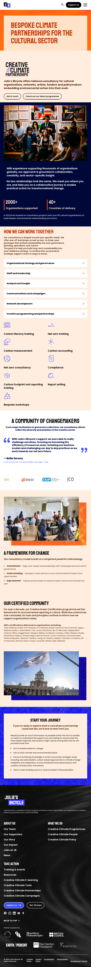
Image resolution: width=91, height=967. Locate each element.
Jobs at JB (10, 850)
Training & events (14, 869)
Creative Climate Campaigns (22, 895)
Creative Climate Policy (62, 839)
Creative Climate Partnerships (22, 890)
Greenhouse (75, 961)
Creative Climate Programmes (66, 829)
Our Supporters (13, 834)
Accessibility (49, 959)
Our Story (9, 839)
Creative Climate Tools (18, 885)
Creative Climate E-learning (21, 880)
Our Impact (11, 844)
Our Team (10, 829)
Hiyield (84, 961)
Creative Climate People (63, 834)
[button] (62, 4)
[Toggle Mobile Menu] (85, 5)
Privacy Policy (38, 960)
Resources (10, 874)
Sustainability (62, 959)
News (7, 855)
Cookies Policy (30, 960)
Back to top (10, 920)
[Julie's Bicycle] (7, 4)
